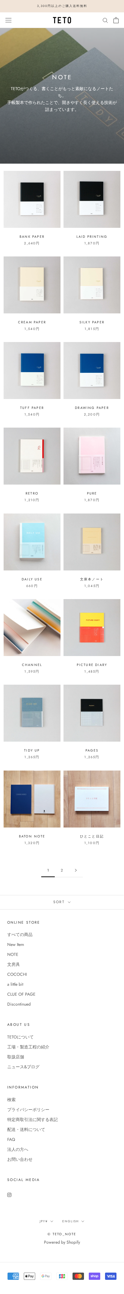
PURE (92, 493)
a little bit (15, 984)
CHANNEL (32, 664)
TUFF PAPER (32, 407)
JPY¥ (44, 1221)
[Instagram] (9, 1194)
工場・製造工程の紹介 (28, 1047)
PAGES (92, 750)
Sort (60, 902)
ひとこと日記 (92, 836)
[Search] (105, 20)
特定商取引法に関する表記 (32, 1120)
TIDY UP (32, 750)
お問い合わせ (20, 1159)
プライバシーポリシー (28, 1110)
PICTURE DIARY (92, 664)
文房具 (13, 964)
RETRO (32, 493)
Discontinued (19, 1004)
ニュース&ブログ (23, 1067)
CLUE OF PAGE (21, 994)
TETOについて (20, 1037)
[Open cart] (116, 20)
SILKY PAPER (91, 322)
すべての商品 (20, 934)
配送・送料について (26, 1129)
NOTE (12, 954)
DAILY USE (32, 579)
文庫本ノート (92, 579)
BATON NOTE (32, 836)
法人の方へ (17, 1149)
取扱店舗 (15, 1057)
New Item (15, 944)
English (70, 1221)
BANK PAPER (32, 236)
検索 (11, 1100)
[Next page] (76, 870)
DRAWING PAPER (92, 407)
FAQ (11, 1139)
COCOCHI (17, 974)
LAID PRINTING (92, 236)
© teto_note (62, 1234)
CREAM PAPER (32, 322)
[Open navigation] (8, 20)
